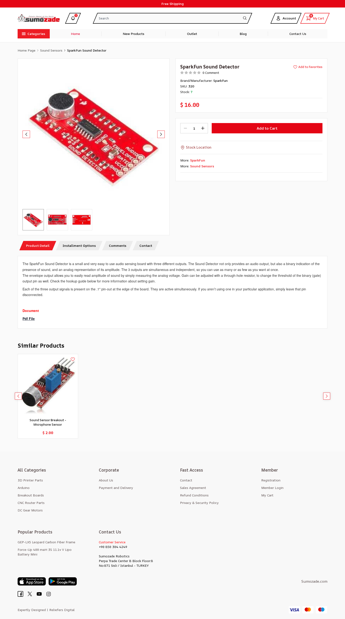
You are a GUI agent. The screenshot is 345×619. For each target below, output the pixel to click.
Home (75, 33)
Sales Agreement (193, 487)
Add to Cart (267, 128)
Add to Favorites (310, 67)
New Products (133, 33)
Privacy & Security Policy (199, 502)
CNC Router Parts (31, 502)
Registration (270, 480)
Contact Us (297, 33)
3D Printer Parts (30, 480)
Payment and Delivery (116, 487)
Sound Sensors (51, 50)
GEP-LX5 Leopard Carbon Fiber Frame (46, 542)
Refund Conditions (194, 495)
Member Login (272, 487)
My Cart (267, 495)
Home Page (26, 50)
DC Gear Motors (30, 510)
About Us (106, 480)
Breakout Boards (31, 495)
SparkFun (220, 80)
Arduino (24, 487)
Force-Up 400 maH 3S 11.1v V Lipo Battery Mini (45, 551)
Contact (186, 480)
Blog (243, 33)
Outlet (192, 33)
